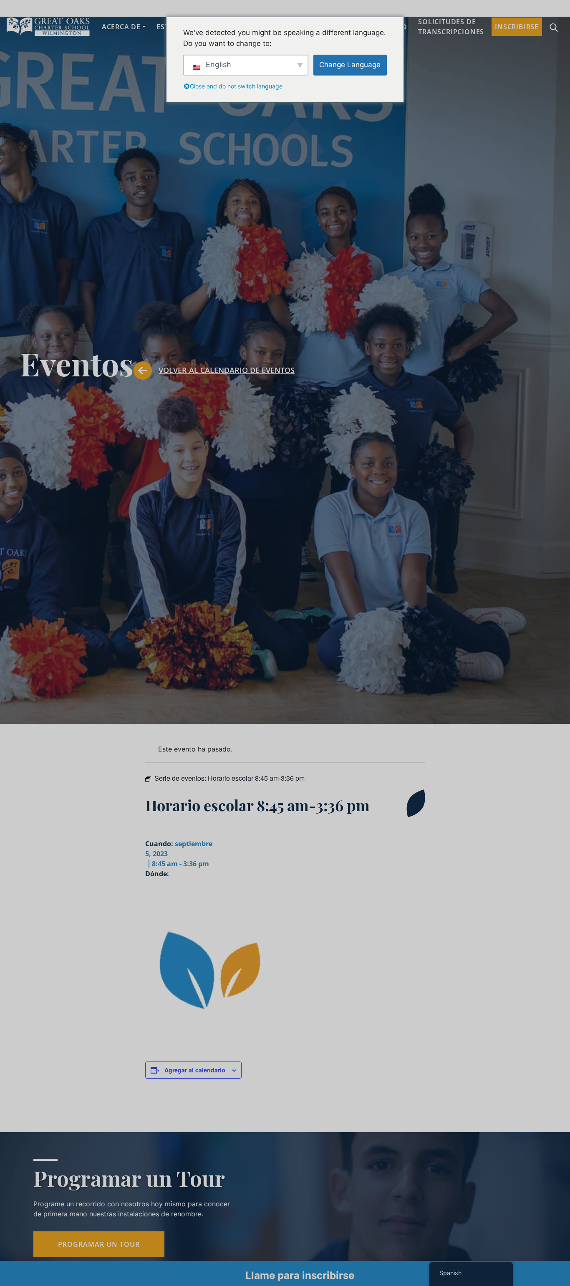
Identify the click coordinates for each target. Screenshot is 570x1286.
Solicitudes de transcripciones (451, 26)
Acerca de (121, 26)
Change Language (350, 65)
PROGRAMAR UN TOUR (99, 1244)
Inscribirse (517, 26)
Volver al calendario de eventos (227, 370)
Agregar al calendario (194, 1070)
